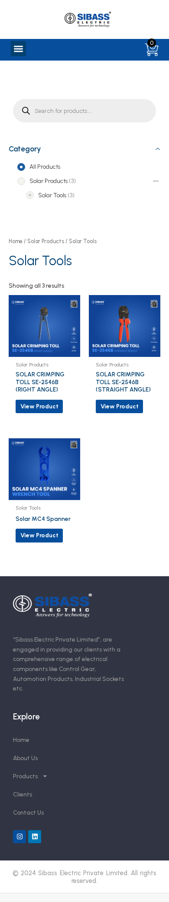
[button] (18, 48)
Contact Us (28, 812)
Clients (22, 794)
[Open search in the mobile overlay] (84, 111)
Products (25, 776)
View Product (39, 406)
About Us (25, 757)
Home (16, 241)
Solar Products (45, 241)
